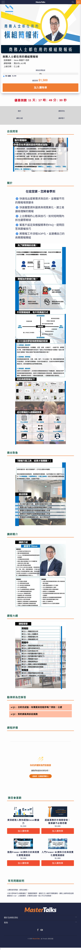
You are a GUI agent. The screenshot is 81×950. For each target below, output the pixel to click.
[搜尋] (74, 2)
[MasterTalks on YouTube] (41, 930)
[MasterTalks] (40, 2)
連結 (25, 890)
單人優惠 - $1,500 (10, 76)
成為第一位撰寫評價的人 (40, 776)
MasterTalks (36, 938)
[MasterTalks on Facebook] (38, 930)
